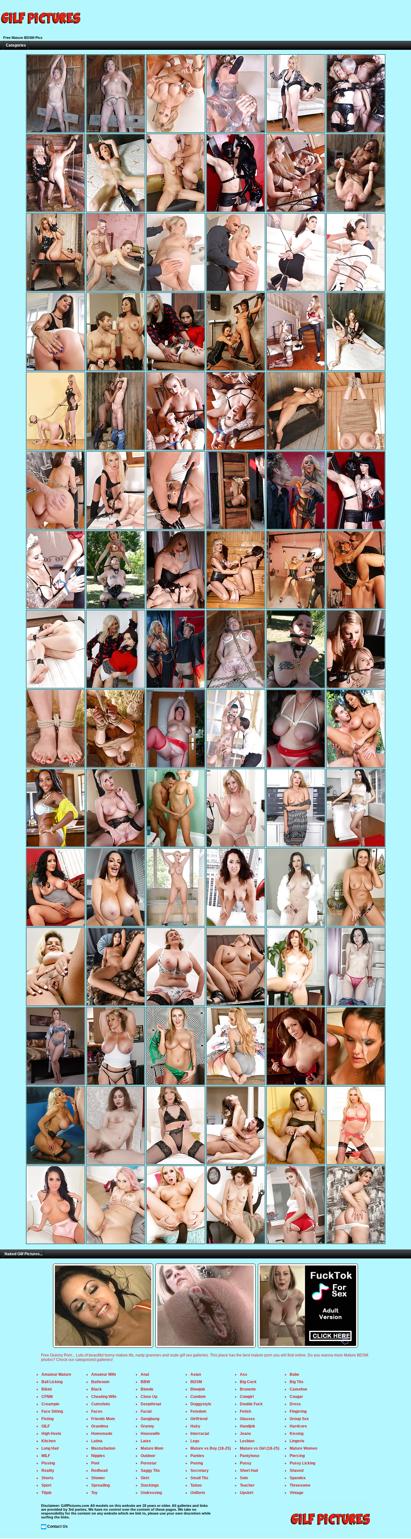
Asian (195, 1374)
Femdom (198, 1411)
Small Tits (199, 1478)
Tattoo (196, 1485)
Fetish (245, 1411)
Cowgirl (247, 1396)
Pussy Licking (302, 1463)
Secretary (199, 1470)
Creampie (50, 1404)
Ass (243, 1374)
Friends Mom (103, 1419)
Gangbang (150, 1419)
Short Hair (249, 1470)
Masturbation (103, 1448)
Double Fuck (251, 1404)
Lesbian (247, 1441)
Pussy (245, 1463)
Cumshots (100, 1404)
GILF (45, 1426)
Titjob (46, 1492)
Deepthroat (151, 1404)
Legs (194, 1441)
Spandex (298, 1478)
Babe (294, 1374)
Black (96, 1389)
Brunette (248, 1389)
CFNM (47, 1396)
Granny (147, 1426)
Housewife (150, 1433)
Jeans (245, 1433)
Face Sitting (52, 1411)
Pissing (48, 1463)
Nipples (98, 1456)
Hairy (195, 1426)
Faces (96, 1411)
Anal (145, 1374)
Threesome (300, 1485)
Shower (98, 1478)
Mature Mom (152, 1448)
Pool (95, 1463)
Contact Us (57, 1526)
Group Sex (299, 1419)
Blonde (147, 1389)
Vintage (296, 1492)
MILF (45, 1456)
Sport (46, 1485)
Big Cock (248, 1382)
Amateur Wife (103, 1374)
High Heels (51, 1433)
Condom (198, 1396)
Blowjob (197, 1389)
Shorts (47, 1478)
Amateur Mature (56, 1374)
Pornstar (149, 1463)
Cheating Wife (104, 1396)
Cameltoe (298, 1389)
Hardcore (298, 1426)
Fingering (298, 1411)
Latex (146, 1441)
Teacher (247, 1485)
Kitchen (48, 1441)
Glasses (247, 1419)
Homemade (101, 1433)
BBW (145, 1382)
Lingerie (297, 1441)
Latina (96, 1441)
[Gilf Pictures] (40, 33)
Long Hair (50, 1448)
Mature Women (303, 1448)
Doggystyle (200, 1404)
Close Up (149, 1396)
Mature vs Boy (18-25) (210, 1448)
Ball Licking (52, 1382)
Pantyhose (249, 1456)
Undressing (151, 1492)
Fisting (47, 1419)
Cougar (296, 1396)
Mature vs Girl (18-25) (259, 1448)
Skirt (145, 1478)
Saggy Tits (150, 1470)
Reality (47, 1470)
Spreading (100, 1485)
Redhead (99, 1470)
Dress (295, 1404)
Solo (244, 1478)
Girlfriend (198, 1419)
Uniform (197, 1492)
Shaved (296, 1470)
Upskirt (246, 1492)
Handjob (247, 1426)
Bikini (46, 1389)
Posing (196, 1463)
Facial (146, 1411)
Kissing (296, 1433)
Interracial (199, 1433)
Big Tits (296, 1382)
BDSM (196, 1382)
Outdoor (148, 1456)
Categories (16, 45)
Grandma (99, 1426)
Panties (197, 1456)
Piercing (297, 1456)
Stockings (150, 1485)
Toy (94, 1492)
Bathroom (100, 1382)
